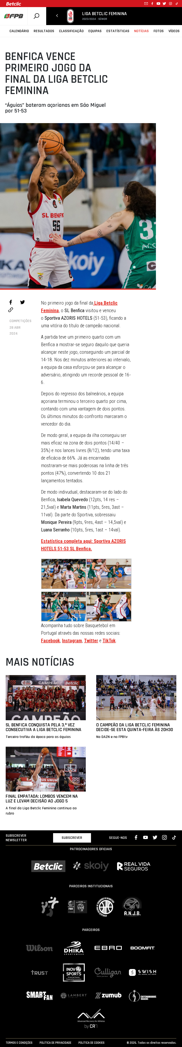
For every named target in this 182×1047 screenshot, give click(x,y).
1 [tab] (134, 267)
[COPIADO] (10, 310)
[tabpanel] (78, 206)
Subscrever (72, 837)
